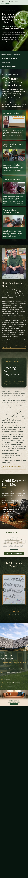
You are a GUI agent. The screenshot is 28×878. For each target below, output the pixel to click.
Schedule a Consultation (14, 704)
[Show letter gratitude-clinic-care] (12, 614)
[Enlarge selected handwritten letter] (13, 589)
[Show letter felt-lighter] (15, 614)
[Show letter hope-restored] (18, 614)
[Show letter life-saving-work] (11, 614)
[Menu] (25, 2)
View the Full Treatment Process (14, 553)
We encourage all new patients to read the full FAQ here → (14, 663)
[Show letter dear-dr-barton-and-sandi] (9, 614)
